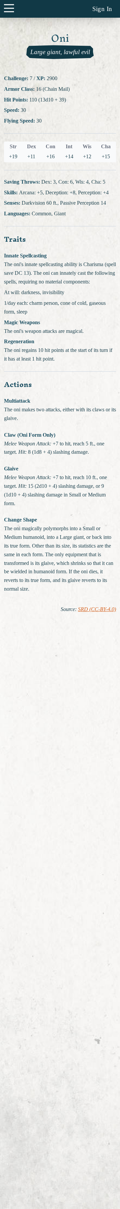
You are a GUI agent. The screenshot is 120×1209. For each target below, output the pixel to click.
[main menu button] (9, 8)
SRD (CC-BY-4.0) (97, 609)
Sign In (102, 8)
